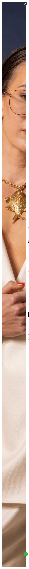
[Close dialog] (25, 3)
